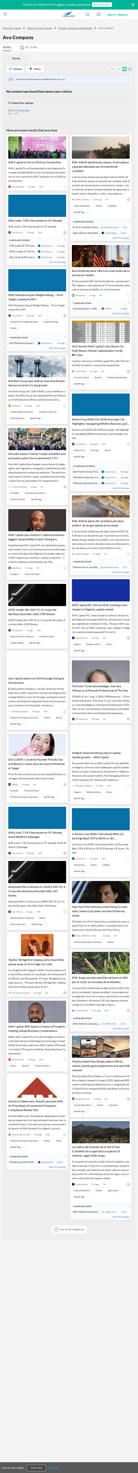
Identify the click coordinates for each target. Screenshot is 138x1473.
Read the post (102, 4)
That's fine (36, 1468)
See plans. (61, 79)
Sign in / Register (117, 14)
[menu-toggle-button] (4, 14)
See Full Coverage (57, 262)
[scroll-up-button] (132, 1459)
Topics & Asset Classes (39, 28)
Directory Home (12, 28)
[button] (98, 14)
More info (54, 1467)
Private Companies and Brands (75, 28)
